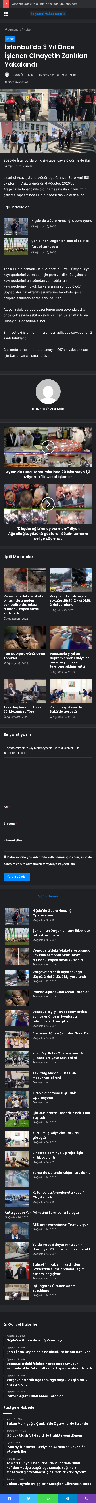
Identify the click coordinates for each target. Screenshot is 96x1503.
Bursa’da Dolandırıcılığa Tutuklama (62, 1172)
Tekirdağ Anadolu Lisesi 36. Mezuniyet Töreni (23, 709)
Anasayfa (14, 29)
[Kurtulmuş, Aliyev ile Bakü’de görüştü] (71, 691)
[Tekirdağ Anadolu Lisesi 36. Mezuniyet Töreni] (25, 691)
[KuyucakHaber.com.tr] (48, 13)
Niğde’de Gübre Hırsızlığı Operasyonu (61, 220)
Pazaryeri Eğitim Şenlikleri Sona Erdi (61, 1033)
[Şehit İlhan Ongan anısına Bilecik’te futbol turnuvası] (16, 246)
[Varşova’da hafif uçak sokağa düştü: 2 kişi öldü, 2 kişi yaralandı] (71, 580)
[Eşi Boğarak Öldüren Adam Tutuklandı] (17, 1292)
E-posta (10, 823)
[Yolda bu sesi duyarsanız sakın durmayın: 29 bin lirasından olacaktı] (17, 1250)
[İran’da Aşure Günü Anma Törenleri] (25, 638)
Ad (7, 807)
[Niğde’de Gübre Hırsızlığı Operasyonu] (16, 226)
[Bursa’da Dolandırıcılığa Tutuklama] (17, 1178)
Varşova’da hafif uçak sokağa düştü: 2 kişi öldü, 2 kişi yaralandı (70, 600)
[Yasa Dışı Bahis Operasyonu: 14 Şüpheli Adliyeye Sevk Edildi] (17, 1059)
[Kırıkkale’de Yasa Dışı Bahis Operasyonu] (17, 1099)
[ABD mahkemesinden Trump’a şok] (17, 1230)
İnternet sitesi (13, 840)
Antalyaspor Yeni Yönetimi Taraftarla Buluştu (42, 1212)
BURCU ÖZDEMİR (21, 75)
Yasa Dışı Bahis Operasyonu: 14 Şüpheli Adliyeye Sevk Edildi (58, 1055)
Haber (27, 29)
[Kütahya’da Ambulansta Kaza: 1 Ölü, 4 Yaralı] (17, 1198)
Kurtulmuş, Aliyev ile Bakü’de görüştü (66, 709)
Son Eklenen (48, 896)
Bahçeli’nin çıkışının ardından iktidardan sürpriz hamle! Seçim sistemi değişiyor (59, 1269)
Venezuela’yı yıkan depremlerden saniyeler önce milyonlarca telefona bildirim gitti (69, 660)
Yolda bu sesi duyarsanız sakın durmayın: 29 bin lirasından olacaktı (62, 1246)
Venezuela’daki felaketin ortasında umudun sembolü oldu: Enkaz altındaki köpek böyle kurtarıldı (24, 604)
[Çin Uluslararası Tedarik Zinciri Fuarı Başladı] (17, 1119)
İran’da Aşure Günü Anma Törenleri (24, 655)
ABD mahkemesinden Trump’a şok (60, 1224)
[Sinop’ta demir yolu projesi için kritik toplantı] (17, 1159)
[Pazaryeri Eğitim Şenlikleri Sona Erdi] (17, 1039)
